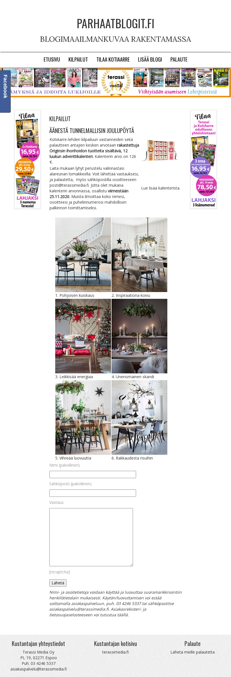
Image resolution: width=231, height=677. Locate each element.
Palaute (178, 59)
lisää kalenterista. (164, 188)
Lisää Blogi (150, 59)
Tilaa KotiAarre (113, 59)
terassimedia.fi (115, 652)
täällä (122, 614)
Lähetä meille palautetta (192, 652)
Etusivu (52, 59)
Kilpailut (78, 59)
